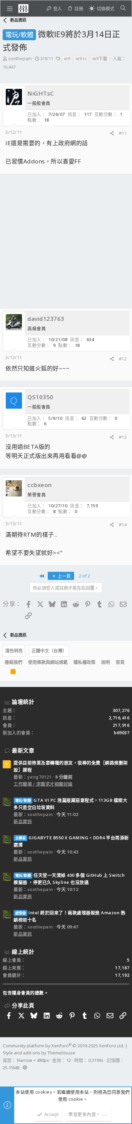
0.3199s (96, 1060)
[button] (10, 8)
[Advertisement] (66, 241)
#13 (123, 437)
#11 (123, 133)
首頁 (120, 662)
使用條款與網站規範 (48, 662)
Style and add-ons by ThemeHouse (39, 1053)
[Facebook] (6, 1076)
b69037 (121, 733)
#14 (123, 524)
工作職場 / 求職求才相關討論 (43, 784)
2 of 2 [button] (84, 576)
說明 (105, 662)
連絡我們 (13, 662)
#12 (123, 359)
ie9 (67, 58)
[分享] (111, 133)
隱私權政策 (84, 662)
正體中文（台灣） (49, 650)
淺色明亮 (14, 650)
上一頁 (64, 576)
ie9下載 (99, 58)
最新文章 (23, 750)
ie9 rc (81, 58)
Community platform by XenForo (63, 1046)
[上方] (5, 673)
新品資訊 (23, 821)
